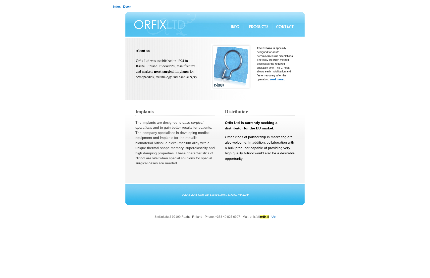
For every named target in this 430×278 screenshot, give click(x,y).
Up (273, 217)
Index (117, 6)
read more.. (277, 79)
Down (127, 6)
